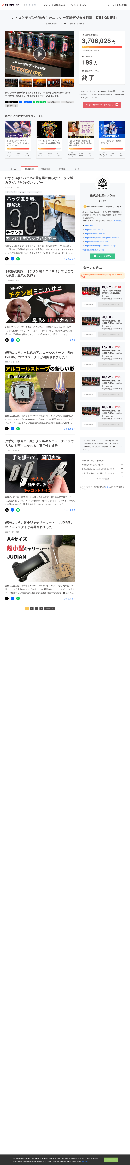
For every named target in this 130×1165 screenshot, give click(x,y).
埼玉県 (81, 23)
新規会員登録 (122, 5)
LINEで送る (41, 102)
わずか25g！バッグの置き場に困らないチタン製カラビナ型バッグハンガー (39, 180)
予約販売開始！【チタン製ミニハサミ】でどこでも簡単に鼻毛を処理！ (39, 273)
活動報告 (29, 169)
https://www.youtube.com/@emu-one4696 (102, 237)
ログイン (111, 5)
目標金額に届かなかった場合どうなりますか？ (98, 469)
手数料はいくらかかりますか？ (92, 465)
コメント (78, 169)
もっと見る (68, 258)
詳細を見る (88, 304)
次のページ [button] (49, 608)
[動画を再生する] (39, 54)
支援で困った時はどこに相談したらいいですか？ (99, 473)
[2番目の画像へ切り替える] (25, 83)
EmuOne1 (89, 225)
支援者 (45, 169)
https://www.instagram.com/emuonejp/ (100, 245)
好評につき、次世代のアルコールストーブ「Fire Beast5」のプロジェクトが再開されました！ (39, 354)
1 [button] (27, 608)
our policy (85, 1161)
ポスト (13, 102)
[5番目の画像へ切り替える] (67, 83)
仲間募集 (62, 169)
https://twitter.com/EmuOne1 (96, 241)
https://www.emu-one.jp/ (95, 233)
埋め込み (69, 102)
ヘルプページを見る (102, 478)
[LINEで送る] (18, 258)
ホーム (13, 169)
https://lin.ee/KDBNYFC (94, 229)
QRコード (13, 106)
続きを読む (117, 220)
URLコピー (55, 102)
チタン (22, 192)
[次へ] (71, 54)
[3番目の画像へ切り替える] (39, 83)
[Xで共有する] (7, 258)
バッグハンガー (34, 192)
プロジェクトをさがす (78, 5)
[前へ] (8, 54)
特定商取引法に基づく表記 (93, 249)
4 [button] (41, 608)
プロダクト (71, 23)
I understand (111, 1160)
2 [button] (31, 608)
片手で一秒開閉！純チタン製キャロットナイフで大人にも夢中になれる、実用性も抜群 (39, 443)
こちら (107, 486)
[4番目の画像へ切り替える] (53, 83)
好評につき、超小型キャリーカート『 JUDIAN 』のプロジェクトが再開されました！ (39, 524)
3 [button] (36, 608)
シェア (27, 102)
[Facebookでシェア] (12, 258)
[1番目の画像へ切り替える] (11, 83)
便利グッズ (11, 192)
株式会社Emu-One (55, 23)
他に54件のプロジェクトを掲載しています (104, 206)
